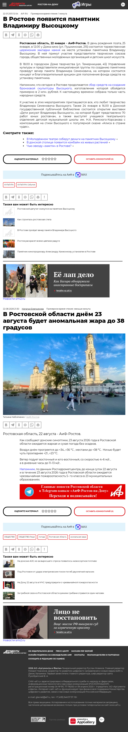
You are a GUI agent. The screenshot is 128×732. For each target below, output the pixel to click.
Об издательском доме (40, 651)
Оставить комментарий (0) (100, 159)
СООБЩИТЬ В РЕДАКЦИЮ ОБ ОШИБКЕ (46, 659)
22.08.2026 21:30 (11, 309)
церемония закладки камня (40, 50)
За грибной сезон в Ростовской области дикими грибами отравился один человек (60, 593)
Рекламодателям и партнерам (103, 655)
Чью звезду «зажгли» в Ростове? (49, 146)
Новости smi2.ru (14, 298)
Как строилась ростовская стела (34, 219)
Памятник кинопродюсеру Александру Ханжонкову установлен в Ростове (56, 251)
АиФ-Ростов (32, 417)
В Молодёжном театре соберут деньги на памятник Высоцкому (71, 139)
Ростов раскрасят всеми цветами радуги (38, 241)
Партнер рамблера (57, 720)
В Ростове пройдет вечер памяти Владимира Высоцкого (46, 230)
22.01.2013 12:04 (10, 13)
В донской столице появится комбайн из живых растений (67, 142)
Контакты (79, 655)
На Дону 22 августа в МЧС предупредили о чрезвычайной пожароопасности (57, 582)
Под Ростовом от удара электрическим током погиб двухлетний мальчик (55, 571)
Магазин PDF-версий (82, 651)
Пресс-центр (62, 651)
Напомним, (27, 469)
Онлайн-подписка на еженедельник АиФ (50, 655)
